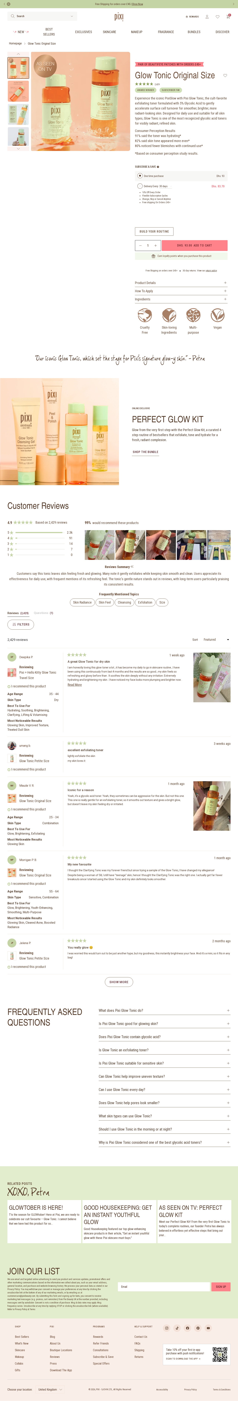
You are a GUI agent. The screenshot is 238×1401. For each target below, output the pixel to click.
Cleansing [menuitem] (124, 602)
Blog (52, 1337)
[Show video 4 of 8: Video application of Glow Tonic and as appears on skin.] (18, 138)
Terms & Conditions (222, 1389)
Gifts (17, 1370)
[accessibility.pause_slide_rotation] (8, 4)
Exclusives (83, 32)
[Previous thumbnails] (18, 54)
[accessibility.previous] (4, 4)
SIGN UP (221, 1287)
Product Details (145, 283)
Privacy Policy (190, 1389)
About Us (55, 1343)
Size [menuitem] (162, 602)
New (21, 32)
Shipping (139, 1350)
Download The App (61, 1370)
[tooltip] (132, 566)
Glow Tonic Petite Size (34, 761)
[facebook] (187, 1328)
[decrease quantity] (140, 245)
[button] (40, 532)
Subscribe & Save (103, 1357)
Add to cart (194, 245)
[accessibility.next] (233, 4)
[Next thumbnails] (18, 148)
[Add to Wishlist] (225, 75)
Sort (195, 639)
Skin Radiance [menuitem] (82, 602)
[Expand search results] (71, 16)
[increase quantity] (155, 245)
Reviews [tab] (18, 614)
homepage (15, 43)
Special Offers (101, 1363)
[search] (12, 16)
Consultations (100, 1350)
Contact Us (140, 1337)
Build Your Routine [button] (154, 231)
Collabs (19, 1363)
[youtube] (208, 1328)
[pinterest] (198, 1328)
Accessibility (162, 1389)
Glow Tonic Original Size (42, 43)
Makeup (136, 32)
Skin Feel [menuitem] (105, 602)
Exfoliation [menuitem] (145, 602)
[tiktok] (177, 1328)
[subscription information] (158, 166)
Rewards (194, 16)
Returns (138, 1357)
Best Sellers (49, 31)
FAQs (137, 1343)
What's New (21, 1343)
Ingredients (142, 299)
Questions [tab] (44, 614)
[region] (158, 545)
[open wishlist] (217, 16)
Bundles (194, 32)
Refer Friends (101, 1343)
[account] (207, 16)
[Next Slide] (228, 545)
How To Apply (144, 291)
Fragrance (166, 32)
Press (53, 1363)
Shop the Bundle (145, 452)
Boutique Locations (61, 1350)
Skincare (109, 32)
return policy (211, 270)
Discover (222, 32)
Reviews (55, 1357)
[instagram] (166, 1328)
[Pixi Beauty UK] (119, 16)
